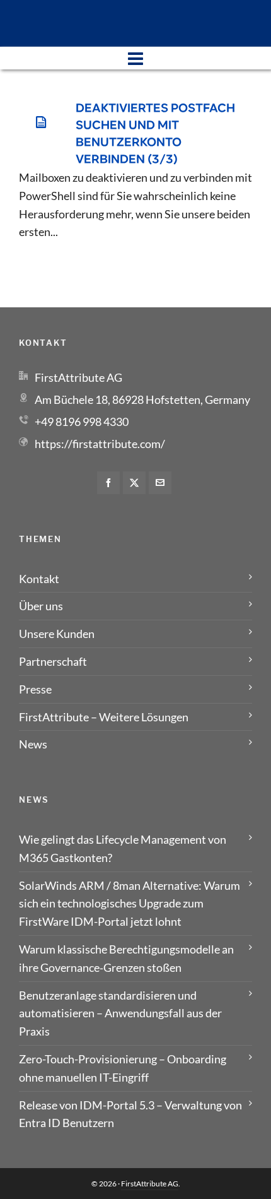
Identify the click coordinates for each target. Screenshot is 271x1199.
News (33, 744)
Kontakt (39, 579)
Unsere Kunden (57, 634)
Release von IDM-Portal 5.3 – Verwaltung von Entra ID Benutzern (130, 1114)
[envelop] (160, 482)
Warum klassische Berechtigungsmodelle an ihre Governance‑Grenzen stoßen (126, 958)
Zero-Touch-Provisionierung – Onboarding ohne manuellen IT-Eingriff (122, 1068)
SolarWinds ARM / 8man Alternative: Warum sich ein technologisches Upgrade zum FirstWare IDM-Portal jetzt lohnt (129, 903)
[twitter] (134, 482)
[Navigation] (135, 58)
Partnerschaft (53, 661)
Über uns (41, 606)
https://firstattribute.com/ (100, 444)
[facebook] (108, 482)
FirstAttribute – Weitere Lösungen (103, 717)
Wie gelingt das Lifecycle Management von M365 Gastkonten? (122, 848)
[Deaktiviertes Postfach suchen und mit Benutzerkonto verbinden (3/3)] (41, 122)
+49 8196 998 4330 (82, 421)
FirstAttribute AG (149, 1183)
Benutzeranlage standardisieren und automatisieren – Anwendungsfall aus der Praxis (120, 1013)
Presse (35, 689)
